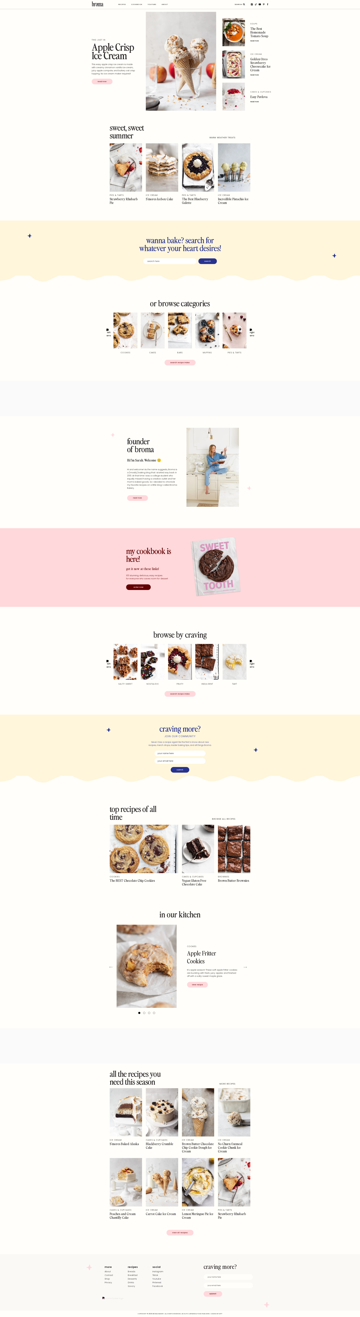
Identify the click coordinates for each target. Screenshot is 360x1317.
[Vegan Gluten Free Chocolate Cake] (198, 872)
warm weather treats (222, 137)
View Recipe (197, 984)
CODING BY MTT (216, 1314)
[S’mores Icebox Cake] (162, 191)
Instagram (157, 1271)
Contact (109, 1275)
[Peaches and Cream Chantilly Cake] (126, 1205)
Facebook (157, 1286)
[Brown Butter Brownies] (234, 872)
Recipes (133, 1267)
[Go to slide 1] (139, 1013)
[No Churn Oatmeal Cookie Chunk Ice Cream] (234, 1135)
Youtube (156, 1278)
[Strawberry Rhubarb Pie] (126, 191)
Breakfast (133, 1275)
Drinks (131, 1282)
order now (138, 587)
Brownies (223, 876)
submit (180, 770)
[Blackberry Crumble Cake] (162, 1135)
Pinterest (156, 1282)
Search (244, 4)
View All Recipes (180, 1232)
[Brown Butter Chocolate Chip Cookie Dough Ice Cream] (198, 1135)
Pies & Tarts (117, 195)
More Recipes (228, 1083)
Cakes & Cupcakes (260, 92)
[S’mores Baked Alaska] (126, 1135)
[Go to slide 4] (154, 1013)
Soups (253, 23)
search (207, 261)
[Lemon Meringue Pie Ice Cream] (198, 1205)
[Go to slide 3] (149, 1013)
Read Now (102, 81)
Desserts (132, 1278)
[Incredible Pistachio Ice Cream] (234, 191)
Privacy (108, 1282)
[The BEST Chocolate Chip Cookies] (144, 872)
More (108, 1267)
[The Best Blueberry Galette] (198, 191)
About (108, 1271)
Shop (107, 1278)
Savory (131, 1286)
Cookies (115, 876)
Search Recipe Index (180, 362)
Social (156, 1267)
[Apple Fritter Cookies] (147, 966)
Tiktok (155, 1275)
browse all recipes (224, 819)
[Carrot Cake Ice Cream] (162, 1205)
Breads (131, 1271)
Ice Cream (256, 54)
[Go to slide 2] (144, 1013)
